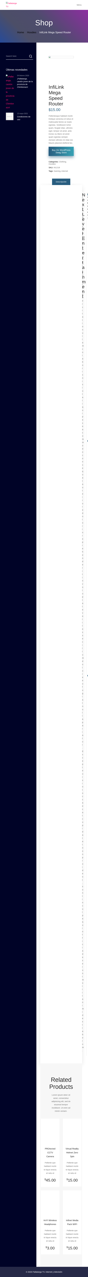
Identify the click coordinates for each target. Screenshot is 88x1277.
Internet (64, 171)
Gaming (57, 171)
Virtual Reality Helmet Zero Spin (72, 1153)
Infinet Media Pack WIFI (72, 1222)
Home (20, 32)
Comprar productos (50, 1123)
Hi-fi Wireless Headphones (50, 1222)
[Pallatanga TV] (11, 5)
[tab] (61, 182)
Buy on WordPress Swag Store (61, 151)
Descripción (61, 182)
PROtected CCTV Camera (50, 1153)
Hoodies (31, 32)
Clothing (62, 162)
